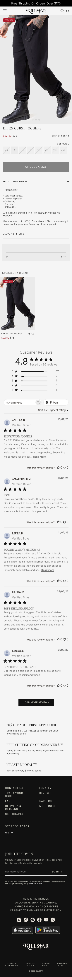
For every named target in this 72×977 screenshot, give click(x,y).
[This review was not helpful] (64, 467)
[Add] (31, 326)
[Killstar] (36, 947)
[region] (35, 372)
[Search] (62, 10)
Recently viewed (15, 272)
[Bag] (67, 10)
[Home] (36, 10)
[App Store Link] (22, 930)
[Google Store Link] (47, 930)
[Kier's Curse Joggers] (17, 303)
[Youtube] (46, 920)
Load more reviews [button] (36, 702)
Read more (39, 456)
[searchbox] (19, 402)
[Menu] (5, 11)
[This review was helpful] (58, 467)
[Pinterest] (32, 920)
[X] (53, 920)
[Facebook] (39, 920)
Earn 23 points (60, 136)
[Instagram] (19, 920)
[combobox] (52, 410)
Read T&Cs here (35, 884)
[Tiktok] (26, 920)
